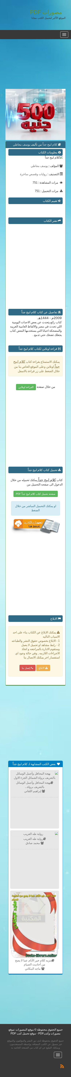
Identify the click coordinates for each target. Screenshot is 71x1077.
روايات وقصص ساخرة (33, 174)
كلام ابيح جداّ (49, 144)
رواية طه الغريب (33, 838)
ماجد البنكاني (33, 968)
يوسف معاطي (21, 144)
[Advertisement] (35, 66)
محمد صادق (33, 843)
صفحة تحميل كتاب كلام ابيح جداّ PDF (35, 493)
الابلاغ (42, 667)
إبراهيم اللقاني (33, 791)
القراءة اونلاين (25, 387)
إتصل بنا (26, 667)
